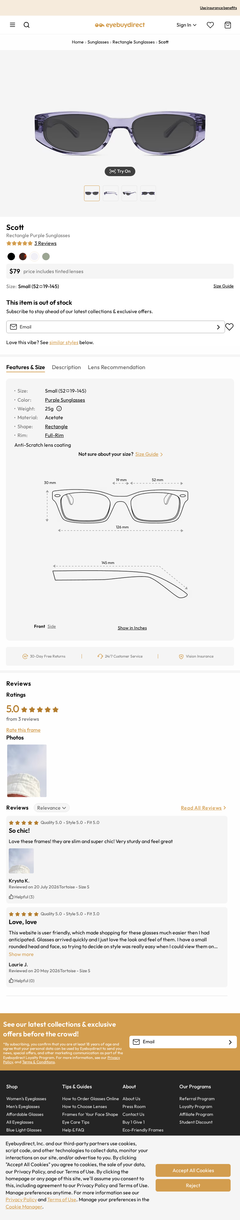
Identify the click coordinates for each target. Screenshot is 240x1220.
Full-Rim (54, 435)
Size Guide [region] (223, 286)
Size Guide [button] (146, 454)
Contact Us (133, 1114)
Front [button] (39, 626)
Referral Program (197, 1098)
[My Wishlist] (210, 25)
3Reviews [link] (45, 243)
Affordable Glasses (24, 1114)
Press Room (134, 1106)
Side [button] (52, 626)
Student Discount (195, 1122)
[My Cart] (227, 25)
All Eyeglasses (19, 1122)
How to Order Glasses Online (90, 1098)
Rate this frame (23, 730)
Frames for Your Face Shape (90, 1114)
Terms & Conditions (38, 1062)
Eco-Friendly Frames (142, 1130)
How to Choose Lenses (84, 1106)
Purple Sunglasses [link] (65, 400)
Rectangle (17, 235)
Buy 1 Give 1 (133, 1122)
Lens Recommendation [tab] (116, 367)
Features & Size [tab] (25, 367)
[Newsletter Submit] (230, 1042)
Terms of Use (61, 1199)
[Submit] (218, 327)
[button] (120, 171)
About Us (131, 1098)
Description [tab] (66, 367)
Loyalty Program (195, 1106)
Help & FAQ (73, 1130)
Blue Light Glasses (24, 1130)
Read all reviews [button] (201, 808)
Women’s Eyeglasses (26, 1098)
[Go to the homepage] (120, 25)
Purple (37, 235)
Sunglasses (58, 235)
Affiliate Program (196, 1114)
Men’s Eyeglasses (23, 1106)
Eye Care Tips (75, 1122)
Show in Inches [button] (132, 628)
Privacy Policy (21, 1199)
